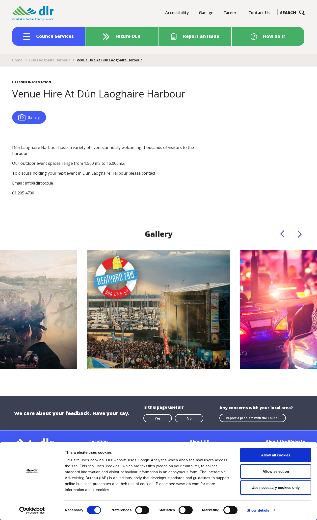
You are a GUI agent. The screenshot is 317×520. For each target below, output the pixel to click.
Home (17, 60)
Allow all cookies (275, 455)
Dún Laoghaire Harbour (49, 60)
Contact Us (259, 12)
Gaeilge (206, 12)
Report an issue (201, 36)
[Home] (33, 13)
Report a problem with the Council (252, 418)
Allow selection (276, 471)
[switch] (142, 510)
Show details (258, 510)
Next (299, 234)
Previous (282, 234)
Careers (230, 12)
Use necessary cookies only (276, 487)
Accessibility (177, 12)
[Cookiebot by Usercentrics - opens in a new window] (32, 510)
